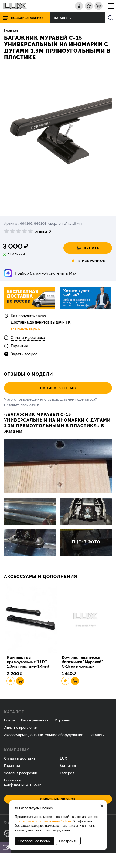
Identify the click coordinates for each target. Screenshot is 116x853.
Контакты (68, 765)
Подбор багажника (27, 18)
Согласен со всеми (34, 840)
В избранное (91, 260)
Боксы (9, 719)
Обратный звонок (58, 799)
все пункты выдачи (25, 329)
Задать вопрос (24, 353)
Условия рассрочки (20, 772)
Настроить (68, 840)
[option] (58, 139)
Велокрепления (35, 719)
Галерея (67, 772)
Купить (92, 248)
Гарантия (19, 345)
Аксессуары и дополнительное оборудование (43, 734)
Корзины (62, 719)
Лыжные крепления (21, 727)
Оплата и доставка (28, 337)
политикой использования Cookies (44, 821)
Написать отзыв (58, 387)
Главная (11, 30)
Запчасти (97, 734)
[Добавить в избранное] (10, 681)
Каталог (61, 17)
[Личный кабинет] (79, 6)
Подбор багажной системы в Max (45, 273)
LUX (63, 757)
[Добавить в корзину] (20, 681)
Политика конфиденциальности (23, 782)
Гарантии (12, 765)
